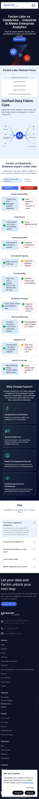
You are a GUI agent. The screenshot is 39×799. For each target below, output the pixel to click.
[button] (33, 5)
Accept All (18, 793)
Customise (30, 787)
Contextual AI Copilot (19, 86)
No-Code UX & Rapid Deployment (19, 94)
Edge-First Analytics (19, 90)
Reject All (30, 793)
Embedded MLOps (19, 81)
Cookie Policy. (28, 783)
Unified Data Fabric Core (19, 77)
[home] (11, 5)
